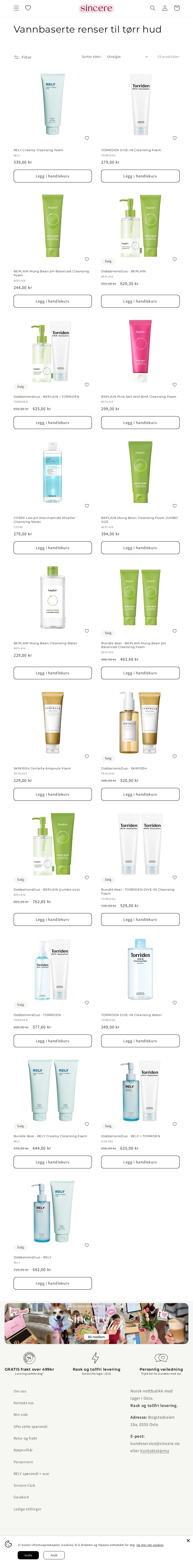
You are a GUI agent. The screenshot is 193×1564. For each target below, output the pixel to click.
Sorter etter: (92, 56)
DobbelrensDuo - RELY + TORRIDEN (131, 1136)
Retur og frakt (25, 1438)
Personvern (23, 1461)
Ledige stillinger (27, 1509)
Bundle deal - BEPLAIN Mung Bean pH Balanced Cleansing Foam (133, 645)
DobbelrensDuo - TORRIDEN (37, 1015)
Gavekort (21, 1497)
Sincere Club (24, 1485)
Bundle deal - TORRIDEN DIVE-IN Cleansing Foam (138, 891)
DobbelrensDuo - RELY (33, 1257)
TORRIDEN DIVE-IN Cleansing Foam (131, 150)
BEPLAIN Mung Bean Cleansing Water (45, 643)
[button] (16, 8)
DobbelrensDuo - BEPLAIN (123, 271)
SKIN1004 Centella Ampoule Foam (42, 768)
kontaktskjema (154, 1450)
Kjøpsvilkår (23, 1450)
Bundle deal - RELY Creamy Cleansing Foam (50, 1136)
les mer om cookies (150, 1545)
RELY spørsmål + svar (31, 1473)
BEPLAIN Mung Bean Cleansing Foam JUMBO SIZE (139, 520)
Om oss (20, 1391)
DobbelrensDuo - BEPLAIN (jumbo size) (47, 889)
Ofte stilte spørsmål (31, 1426)
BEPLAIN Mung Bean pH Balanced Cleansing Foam (51, 273)
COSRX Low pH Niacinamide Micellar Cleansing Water (45, 520)
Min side (21, 1414)
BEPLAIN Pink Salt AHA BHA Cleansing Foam (139, 396)
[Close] (188, 1540)
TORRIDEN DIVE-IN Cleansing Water (131, 1015)
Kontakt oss (24, 1402)
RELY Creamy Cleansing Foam (39, 150)
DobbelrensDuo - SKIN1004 (124, 768)
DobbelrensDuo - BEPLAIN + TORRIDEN (47, 396)
